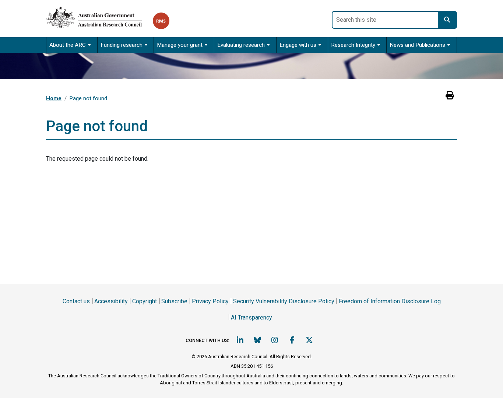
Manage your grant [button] (180, 45)
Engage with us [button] (297, 45)
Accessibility (111, 301)
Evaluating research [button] (241, 45)
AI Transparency (251, 317)
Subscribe (174, 301)
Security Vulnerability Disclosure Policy (283, 301)
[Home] (99, 16)
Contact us (76, 301)
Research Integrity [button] (353, 45)
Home (53, 98)
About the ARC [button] (67, 45)
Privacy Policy (210, 301)
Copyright (144, 301)
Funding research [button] (122, 45)
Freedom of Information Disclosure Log (390, 301)
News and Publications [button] (417, 45)
